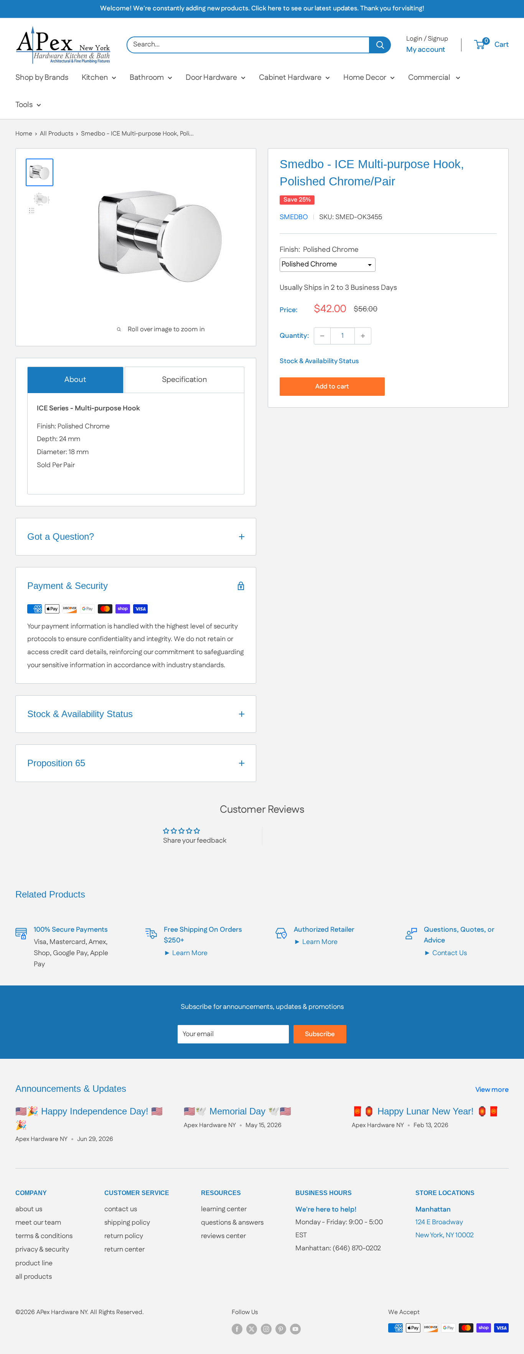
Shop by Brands (41, 77)
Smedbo (294, 217)
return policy (123, 1236)
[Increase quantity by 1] (363, 336)
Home (23, 133)
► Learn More (186, 953)
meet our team (38, 1223)
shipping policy (127, 1223)
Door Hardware (211, 77)
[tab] (75, 380)
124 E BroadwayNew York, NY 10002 (444, 1222)
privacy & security (42, 1250)
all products (33, 1277)
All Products (56, 133)
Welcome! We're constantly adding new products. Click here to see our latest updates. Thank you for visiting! (262, 8)
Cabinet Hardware (290, 77)
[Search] (380, 44)
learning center (224, 1209)
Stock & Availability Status (319, 361)
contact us (120, 1209)
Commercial (430, 77)
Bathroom (147, 77)
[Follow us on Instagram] (266, 1329)
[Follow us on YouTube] (295, 1329)
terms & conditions (44, 1236)
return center (124, 1250)
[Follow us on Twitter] (251, 1329)
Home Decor (364, 77)
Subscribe (320, 1034)
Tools (24, 104)
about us (28, 1209)
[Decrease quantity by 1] (322, 336)
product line (34, 1263)
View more (492, 1090)
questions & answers (232, 1223)
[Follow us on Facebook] (237, 1329)
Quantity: (294, 336)
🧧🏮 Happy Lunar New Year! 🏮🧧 (425, 1111)
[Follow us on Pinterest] (280, 1329)
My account (425, 50)
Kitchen (95, 77)
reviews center (223, 1236)
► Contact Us (445, 953)
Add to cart (332, 386)
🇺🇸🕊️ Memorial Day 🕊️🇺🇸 (237, 1111)
